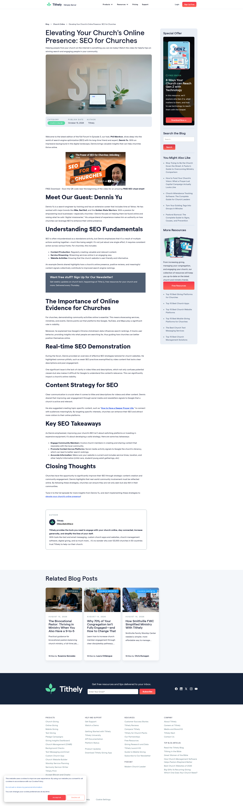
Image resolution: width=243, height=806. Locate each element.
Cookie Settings (103, 799)
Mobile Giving (52, 729)
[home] (62, 4)
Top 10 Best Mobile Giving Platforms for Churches (178, 320)
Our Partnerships (132, 736)
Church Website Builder (56, 759)
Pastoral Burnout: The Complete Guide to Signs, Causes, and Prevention (178, 217)
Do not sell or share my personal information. (24, 787)
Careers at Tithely (172, 725)
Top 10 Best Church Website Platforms (179, 311)
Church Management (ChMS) (59, 744)
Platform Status (92, 742)
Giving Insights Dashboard (58, 740)
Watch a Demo (92, 725)
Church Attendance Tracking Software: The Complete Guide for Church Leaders (179, 196)
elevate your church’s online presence (63, 496)
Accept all (57, 797)
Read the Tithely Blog (174, 747)
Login (177, 4)
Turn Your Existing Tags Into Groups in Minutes (178, 207)
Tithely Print (51, 771)
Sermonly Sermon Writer (57, 767)
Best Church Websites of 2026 (178, 766)
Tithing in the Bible (172, 751)
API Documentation (94, 739)
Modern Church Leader (135, 766)
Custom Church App (55, 755)
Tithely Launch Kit (133, 748)
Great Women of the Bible (176, 755)
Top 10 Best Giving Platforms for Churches (179, 295)
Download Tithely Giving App (98, 752)
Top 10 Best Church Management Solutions (176, 338)
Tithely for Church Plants (136, 733)
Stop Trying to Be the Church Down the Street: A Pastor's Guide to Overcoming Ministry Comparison (180, 167)
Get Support (90, 721)
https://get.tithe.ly (65, 523)
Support (145, 4)
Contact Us (169, 736)
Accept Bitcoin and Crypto (58, 774)
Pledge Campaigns (54, 736)
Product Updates (93, 749)
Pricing (135, 4)
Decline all (75, 797)
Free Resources (179, 285)
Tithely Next (169, 733)
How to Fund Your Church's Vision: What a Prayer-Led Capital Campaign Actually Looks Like (178, 182)
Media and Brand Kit (173, 729)
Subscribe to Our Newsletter (138, 755)
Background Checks (55, 748)
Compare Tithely (132, 729)
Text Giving (51, 733)
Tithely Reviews (132, 725)
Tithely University (93, 735)
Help (88, 799)
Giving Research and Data (137, 744)
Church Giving (52, 721)
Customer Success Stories (136, 721)
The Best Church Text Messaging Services (176, 329)
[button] (107, 4)
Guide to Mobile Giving (135, 752)
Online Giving (52, 725)
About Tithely (170, 721)
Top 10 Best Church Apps (177, 303)
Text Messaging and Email (57, 752)
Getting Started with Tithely (98, 731)
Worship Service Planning (57, 763)
